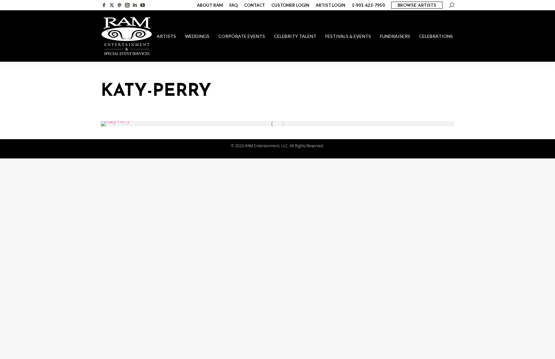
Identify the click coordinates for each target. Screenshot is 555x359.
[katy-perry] (277, 123)
